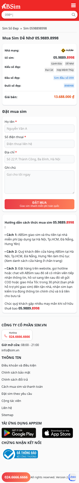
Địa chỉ (11, 152)
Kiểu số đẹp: (13, 67)
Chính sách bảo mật (16, 372)
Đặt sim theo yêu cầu (17, 394)
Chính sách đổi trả (15, 379)
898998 (69, 85)
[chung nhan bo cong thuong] (39, 454)
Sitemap (7, 415)
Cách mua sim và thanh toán (22, 386)
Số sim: (9, 57)
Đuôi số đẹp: (13, 85)
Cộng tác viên (11, 401)
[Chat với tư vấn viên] (72, 477)
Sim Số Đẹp (10, 28)
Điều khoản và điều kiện (19, 365)
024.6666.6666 (19, 337)
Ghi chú (10, 167)
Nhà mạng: (12, 50)
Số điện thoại (15, 137)
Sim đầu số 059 (64, 78)
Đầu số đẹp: (12, 78)
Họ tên (11, 122)
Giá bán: (11, 97)
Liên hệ (7, 408)
